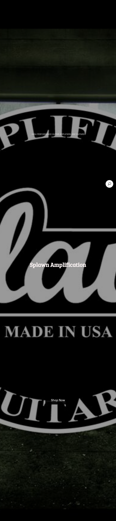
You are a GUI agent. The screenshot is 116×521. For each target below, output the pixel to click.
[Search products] (109, 184)
